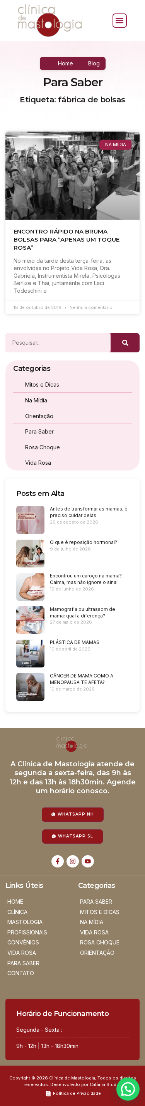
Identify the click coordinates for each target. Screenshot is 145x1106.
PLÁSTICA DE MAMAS (74, 642)
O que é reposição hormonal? (83, 542)
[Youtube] (88, 861)
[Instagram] (73, 861)
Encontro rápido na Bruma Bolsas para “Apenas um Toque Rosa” (66, 239)
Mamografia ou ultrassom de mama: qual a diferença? (82, 612)
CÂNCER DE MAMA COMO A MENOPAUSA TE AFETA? (81, 679)
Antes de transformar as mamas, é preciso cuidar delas (89, 512)
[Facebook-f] (57, 861)
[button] (120, 20)
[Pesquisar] (125, 342)
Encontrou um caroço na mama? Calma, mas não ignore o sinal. (86, 579)
